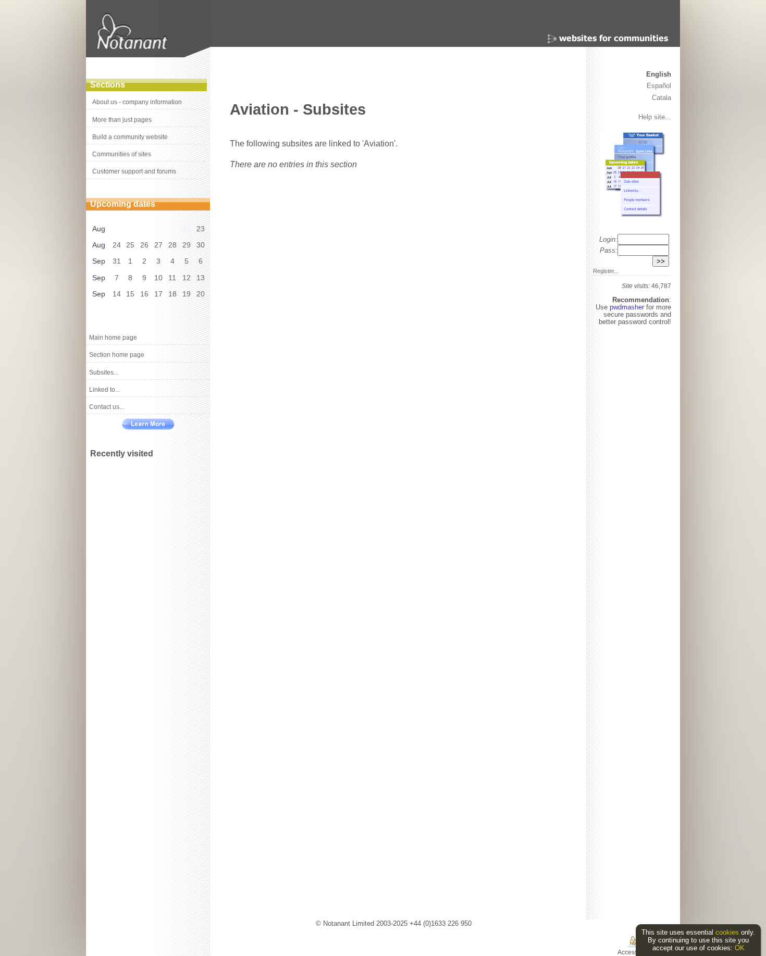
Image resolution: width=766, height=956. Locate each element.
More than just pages (122, 119)
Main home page (113, 337)
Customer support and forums (134, 171)
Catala (661, 98)
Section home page (116, 354)
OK (740, 948)
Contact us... (106, 407)
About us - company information (137, 102)
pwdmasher (628, 307)
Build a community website (130, 137)
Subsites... (103, 372)
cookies (727, 932)
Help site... (654, 117)
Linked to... (104, 389)
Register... (606, 271)
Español (659, 86)
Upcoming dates (122, 204)
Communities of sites (121, 154)
